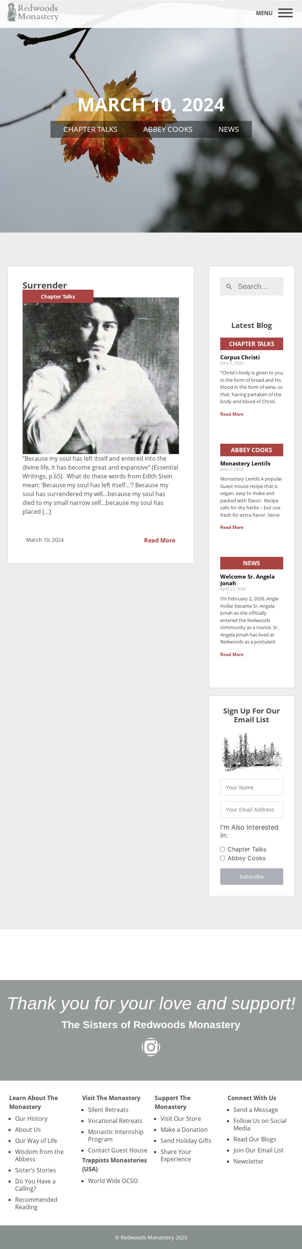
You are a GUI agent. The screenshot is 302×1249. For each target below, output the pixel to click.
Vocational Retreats (115, 1121)
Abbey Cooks (168, 129)
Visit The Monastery (111, 1098)
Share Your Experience (176, 1155)
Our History (31, 1118)
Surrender (44, 285)
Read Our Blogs (254, 1139)
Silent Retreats (108, 1110)
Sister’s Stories (35, 1170)
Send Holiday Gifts (186, 1141)
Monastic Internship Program (116, 1135)
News (228, 129)
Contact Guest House (117, 1150)
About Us (28, 1130)
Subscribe (251, 876)
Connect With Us (252, 1098)
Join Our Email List (258, 1150)
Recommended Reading (36, 1203)
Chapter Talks (90, 129)
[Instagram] (151, 1047)
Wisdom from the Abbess (39, 1155)
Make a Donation (184, 1130)
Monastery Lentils (245, 463)
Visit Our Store (181, 1118)
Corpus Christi (240, 357)
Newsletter (248, 1161)
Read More (159, 540)
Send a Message (255, 1110)
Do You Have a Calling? (35, 1185)
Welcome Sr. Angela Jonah (247, 580)
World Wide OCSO (113, 1181)
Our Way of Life (36, 1141)
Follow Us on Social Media (260, 1124)
